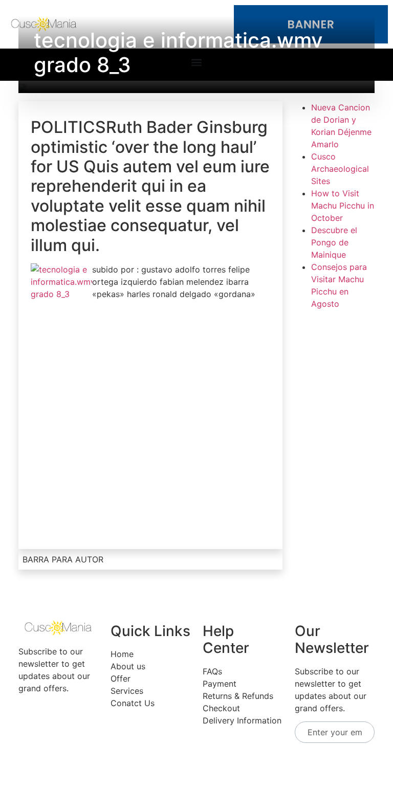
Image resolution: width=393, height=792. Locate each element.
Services (127, 691)
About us (128, 666)
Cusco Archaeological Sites (340, 168)
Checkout (221, 708)
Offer (120, 678)
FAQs (212, 671)
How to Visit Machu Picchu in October (342, 205)
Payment (219, 683)
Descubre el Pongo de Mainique (334, 242)
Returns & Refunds (238, 696)
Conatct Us (133, 703)
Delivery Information (242, 720)
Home (122, 654)
